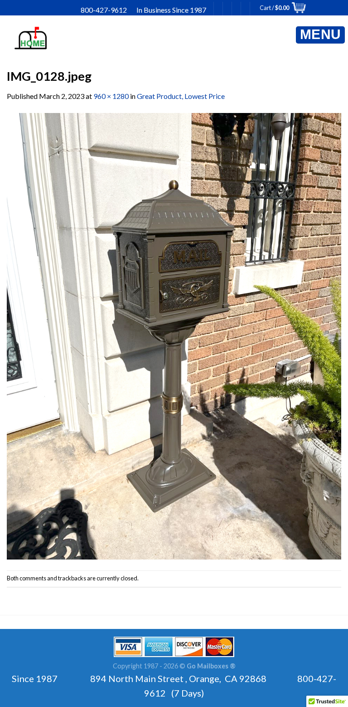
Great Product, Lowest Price (181, 96)
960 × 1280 (111, 96)
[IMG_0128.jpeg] (174, 335)
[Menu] (320, 35)
